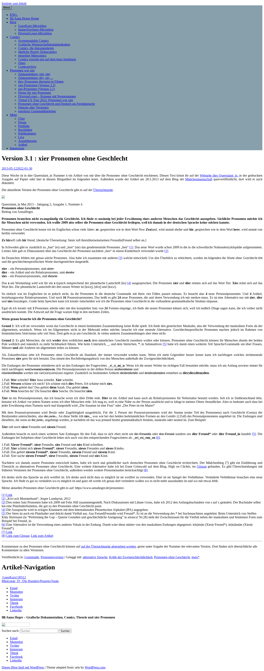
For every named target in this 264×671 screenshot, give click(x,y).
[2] (166, 251)
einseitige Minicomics (32, 55)
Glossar (202, 466)
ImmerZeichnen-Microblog (35, 29)
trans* (195, 557)
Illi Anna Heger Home (24, 18)
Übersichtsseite (103, 190)
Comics (15, 37)
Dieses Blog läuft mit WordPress (23, 667)
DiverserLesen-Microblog (35, 33)
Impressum (17, 148)
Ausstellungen (27, 141)
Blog (13, 22)
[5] (164, 344)
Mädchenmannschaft (198, 179)
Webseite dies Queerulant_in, (219, 175)
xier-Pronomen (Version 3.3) (36, 85)
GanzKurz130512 (14, 577)
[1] (131, 247)
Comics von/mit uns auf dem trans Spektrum (47, 59)
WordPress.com (95, 667)
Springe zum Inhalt (14, 3)
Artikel (22, 144)
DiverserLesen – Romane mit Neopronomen (47, 96)
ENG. (14, 14)
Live (21, 137)
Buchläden (25, 129)
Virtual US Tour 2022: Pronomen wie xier (45, 100)
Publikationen (27, 133)
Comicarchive (27, 66)
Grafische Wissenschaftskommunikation (44, 44)
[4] (129, 283)
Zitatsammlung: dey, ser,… (35, 78)
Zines (21, 63)
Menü (6, 7)
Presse (22, 122)
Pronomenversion (52, 557)
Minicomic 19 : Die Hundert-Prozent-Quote (30, 581)
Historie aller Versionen (33, 107)
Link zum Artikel (42, 535)
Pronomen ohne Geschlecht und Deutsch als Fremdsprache (56, 104)
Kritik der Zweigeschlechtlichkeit (130, 557)
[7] (3, 532)
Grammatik (31, 557)
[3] (120, 258)
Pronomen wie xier (22, 70)
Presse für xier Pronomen (34, 92)
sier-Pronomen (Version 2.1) (36, 89)
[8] (145, 470)
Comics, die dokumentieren (36, 48)
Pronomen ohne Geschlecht (172, 557)
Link (9, 495)
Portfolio (23, 126)
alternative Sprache (95, 557)
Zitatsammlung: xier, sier (34, 74)
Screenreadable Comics (33, 40)
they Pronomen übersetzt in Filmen (41, 81)
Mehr (13, 115)
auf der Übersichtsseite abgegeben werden (108, 546)
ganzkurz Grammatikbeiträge (37, 111)
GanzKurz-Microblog (32, 26)
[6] (158, 437)
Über (21, 118)
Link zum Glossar (17, 535)
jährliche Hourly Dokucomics (37, 52)
